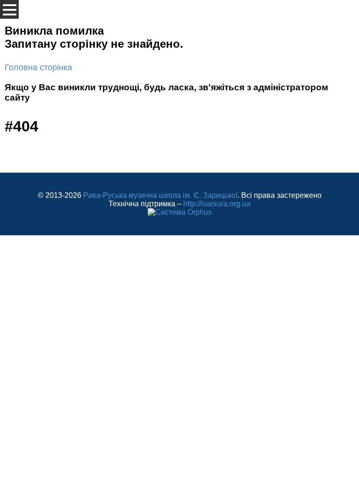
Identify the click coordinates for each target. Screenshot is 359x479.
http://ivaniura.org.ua (217, 204)
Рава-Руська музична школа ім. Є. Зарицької (160, 195)
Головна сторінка (38, 67)
